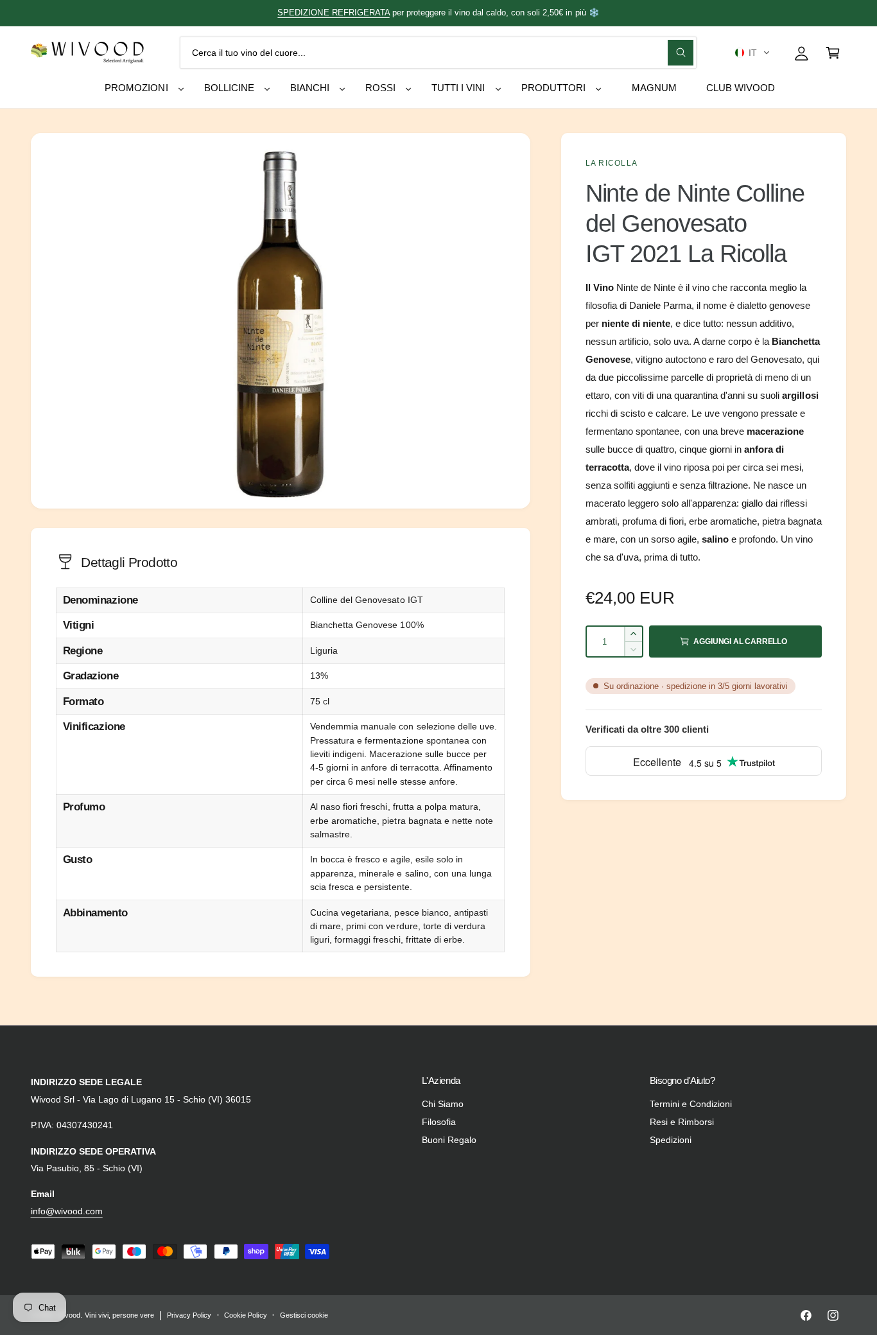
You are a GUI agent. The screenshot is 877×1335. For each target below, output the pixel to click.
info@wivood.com (67, 1211)
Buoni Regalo (449, 1140)
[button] (752, 52)
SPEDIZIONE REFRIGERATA (333, 12)
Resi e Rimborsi (682, 1122)
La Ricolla (612, 163)
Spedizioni (670, 1140)
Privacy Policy (189, 1315)
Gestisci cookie (304, 1315)
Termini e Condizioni (691, 1104)
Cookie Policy (245, 1315)
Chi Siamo (443, 1104)
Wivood (68, 1315)
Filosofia (439, 1122)
